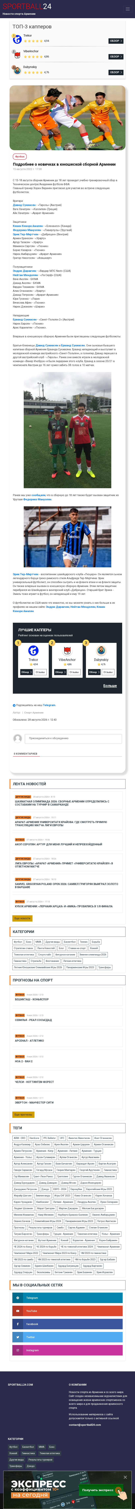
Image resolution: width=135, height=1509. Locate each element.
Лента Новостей (46, 948)
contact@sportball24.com (85, 1424)
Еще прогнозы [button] (23, 1114)
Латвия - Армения (63, 1202)
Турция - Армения (63, 1234)
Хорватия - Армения (84, 1240)
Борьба (96, 942)
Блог (61, 948)
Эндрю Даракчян (24, 270)
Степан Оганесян (98, 1227)
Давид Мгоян (68, 1183)
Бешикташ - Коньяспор (32, 999)
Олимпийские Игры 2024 (48, 1221)
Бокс (28, 942)
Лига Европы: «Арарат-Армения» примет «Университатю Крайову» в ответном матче (64, 865)
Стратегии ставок (23, 948)
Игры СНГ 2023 (62, 1195)
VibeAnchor (31, 51)
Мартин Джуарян (68, 1208)
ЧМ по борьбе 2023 (85, 1259)
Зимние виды (43, 1195)
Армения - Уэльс (23, 1157)
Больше (110, 686)
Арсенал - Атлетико (29, 1040)
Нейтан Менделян (25, 275)
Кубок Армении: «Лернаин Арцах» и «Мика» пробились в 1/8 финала (64, 906)
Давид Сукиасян (24, 205)
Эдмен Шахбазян (44, 1266)
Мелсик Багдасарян (93, 1208)
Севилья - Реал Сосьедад (33, 1020)
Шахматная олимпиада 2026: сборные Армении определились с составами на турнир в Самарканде (62, 803)
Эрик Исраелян (104, 1272)
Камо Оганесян (83, 1195)
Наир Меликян (46, 1214)
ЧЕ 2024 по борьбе (46, 1246)
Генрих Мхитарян (66, 1170)
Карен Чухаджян (23, 1202)
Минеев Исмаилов (24, 1214)
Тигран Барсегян (23, 1234)
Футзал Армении (47, 1240)
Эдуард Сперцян (23, 1272)
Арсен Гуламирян (45, 1157)
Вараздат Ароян (85, 1163)
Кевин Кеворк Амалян (28, 226)
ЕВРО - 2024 (59, 1189)
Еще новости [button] (22, 918)
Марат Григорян (46, 1208)
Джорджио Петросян (25, 1189)
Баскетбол (70, 942)
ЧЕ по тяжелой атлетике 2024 (77, 1246)
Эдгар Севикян (22, 1266)
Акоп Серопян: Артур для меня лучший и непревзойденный (58, 844)
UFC (62, 1138)
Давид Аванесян (105, 1176)
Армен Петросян (23, 1151)
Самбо (60, 1227)
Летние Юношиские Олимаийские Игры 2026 (38, 967)
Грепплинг (62, 1176)
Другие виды (23, 797)
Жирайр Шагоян (22, 1195)
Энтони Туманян (63, 1272)
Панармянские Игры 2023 (80, 967)
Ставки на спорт (77, 948)
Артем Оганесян (68, 1157)
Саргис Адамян (76, 1227)
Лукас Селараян (109, 1202)
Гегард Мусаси (44, 1170)
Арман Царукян (81, 1144)
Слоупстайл (44, 954)
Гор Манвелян (21, 1176)
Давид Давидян (48, 1183)
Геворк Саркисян (23, 1170)
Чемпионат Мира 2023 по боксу (59, 1253)
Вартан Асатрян (107, 1163)
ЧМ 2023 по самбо (23, 1259)
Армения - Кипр (44, 1151)
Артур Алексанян (23, 1163)
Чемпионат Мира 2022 (26, 1253)
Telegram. (49, 705)
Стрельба (36, 961)
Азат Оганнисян (103, 1138)
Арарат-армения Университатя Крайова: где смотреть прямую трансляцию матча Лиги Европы (61, 824)
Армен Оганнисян (103, 1144)
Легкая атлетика (72, 961)
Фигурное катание (65, 954)
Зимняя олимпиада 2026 (93, 954)
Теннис (84, 942)
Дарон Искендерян (90, 1183)
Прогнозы (19, 1227)
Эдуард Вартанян (92, 1266)
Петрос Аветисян (106, 1221)
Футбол (20, 840)
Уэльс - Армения (111, 1234)
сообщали (38, 495)
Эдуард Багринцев (68, 1266)
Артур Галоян (44, 1163)
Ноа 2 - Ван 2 (23, 1061)
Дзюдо (45, 1189)
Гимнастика (20, 961)
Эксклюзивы (43, 1272)
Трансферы (104, 967)
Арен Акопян (61, 1144)
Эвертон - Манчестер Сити (34, 1102)
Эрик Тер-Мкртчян (25, 234)
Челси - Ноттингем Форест (34, 1082)
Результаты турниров (40, 1227)
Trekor (27, 35)
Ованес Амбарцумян (103, 1214)
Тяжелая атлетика (24, 954)
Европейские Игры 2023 (99, 1189)
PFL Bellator (49, 1138)
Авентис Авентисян (79, 1138)
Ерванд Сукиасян (25, 319)
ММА (38, 942)
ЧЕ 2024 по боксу (23, 1246)
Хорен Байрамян (108, 1240)
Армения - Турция (91, 1151)
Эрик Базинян (84, 1272)
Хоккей (94, 948)
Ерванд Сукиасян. (73, 345)
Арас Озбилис (42, 1144)
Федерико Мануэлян (27, 230)
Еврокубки (76, 1189)
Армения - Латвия (67, 1151)
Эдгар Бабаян (107, 1259)
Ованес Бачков (22, 1221)
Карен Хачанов (103, 1195)
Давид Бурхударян (24, 1183)
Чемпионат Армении (108, 1246)
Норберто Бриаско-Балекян (73, 1214)
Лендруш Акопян (86, 1202)
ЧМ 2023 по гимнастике (93, 1253)
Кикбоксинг (42, 1202)
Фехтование (52, 961)
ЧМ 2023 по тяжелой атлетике (54, 1259)
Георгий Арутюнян (90, 1170)
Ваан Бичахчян (64, 1163)
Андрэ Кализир (22, 1144)
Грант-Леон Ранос (43, 1176)
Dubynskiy (30, 67)
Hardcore (34, 1138)
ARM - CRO (19, 1138)
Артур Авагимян (90, 1157)
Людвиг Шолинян (23, 1208)
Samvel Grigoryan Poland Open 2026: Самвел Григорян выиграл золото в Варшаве (66, 886)
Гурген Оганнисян (82, 1176)
